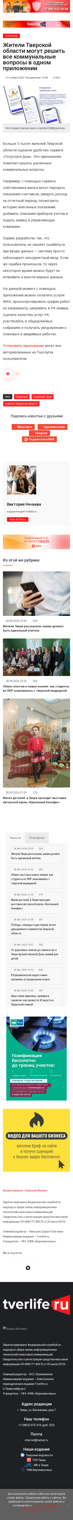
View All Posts (18, 519)
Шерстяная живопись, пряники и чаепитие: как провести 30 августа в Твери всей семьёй (32, 1000)
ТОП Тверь (39, 1460)
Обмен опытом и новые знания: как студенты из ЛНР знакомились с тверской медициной (32, 879)
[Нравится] (8, 374)
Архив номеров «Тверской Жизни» (25, 1190)
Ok (36, 1514)
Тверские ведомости (39, 1455)
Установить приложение (23, 346)
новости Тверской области (21, 403)
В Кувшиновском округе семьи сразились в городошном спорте (30, 977)
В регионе (11, 36)
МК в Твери (41, 1465)
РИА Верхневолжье (39, 1469)
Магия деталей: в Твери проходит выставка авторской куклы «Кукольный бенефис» (34, 904)
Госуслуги (22, 396)
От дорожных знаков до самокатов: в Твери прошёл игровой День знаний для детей (34, 954)
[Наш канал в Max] (28, 1268)
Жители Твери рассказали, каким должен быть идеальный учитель (35, 856)
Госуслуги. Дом (42, 396)
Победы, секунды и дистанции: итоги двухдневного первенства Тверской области (33, 929)
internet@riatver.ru (36, 1440)
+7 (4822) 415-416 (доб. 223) (36, 1425)
